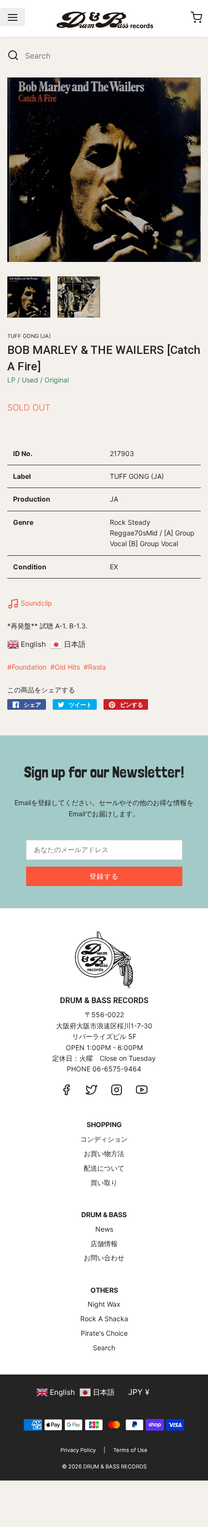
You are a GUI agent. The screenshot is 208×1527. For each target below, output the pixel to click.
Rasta (97, 667)
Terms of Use (130, 1450)
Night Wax (104, 1304)
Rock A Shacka (104, 1318)
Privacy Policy (78, 1450)
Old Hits (67, 667)
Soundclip (35, 603)
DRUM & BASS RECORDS (115, 1466)
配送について (104, 1168)
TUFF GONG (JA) (29, 336)
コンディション (104, 1139)
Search (104, 1348)
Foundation (29, 667)
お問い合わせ (104, 1257)
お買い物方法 (104, 1153)
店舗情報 (104, 1243)
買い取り (104, 1182)
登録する (103, 876)
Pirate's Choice (104, 1333)
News (104, 1229)
